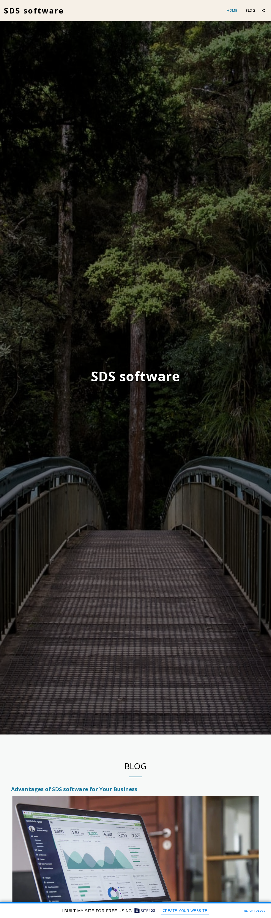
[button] (263, 10)
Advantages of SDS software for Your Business (74, 789)
